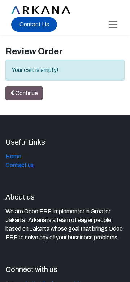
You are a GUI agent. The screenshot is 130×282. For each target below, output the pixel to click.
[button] (24, 93)
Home (13, 156)
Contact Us (34, 24)
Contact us (19, 165)
